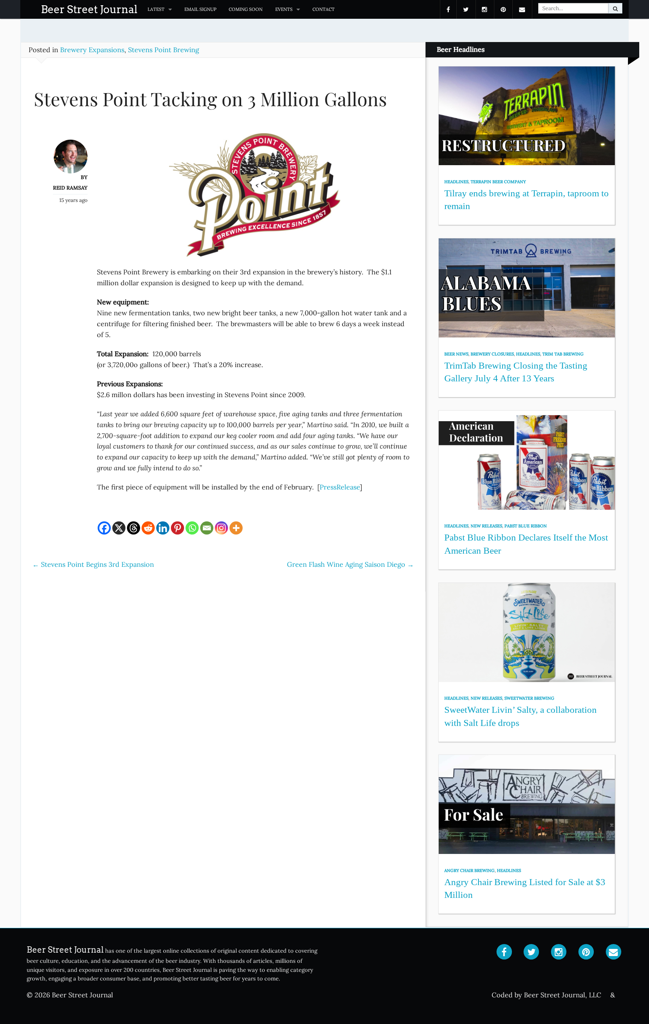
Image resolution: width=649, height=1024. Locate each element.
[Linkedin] (162, 528)
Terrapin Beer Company (498, 181)
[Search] (615, 8)
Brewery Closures (492, 354)
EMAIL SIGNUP (200, 9)
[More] (236, 528)
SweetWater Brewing (529, 698)
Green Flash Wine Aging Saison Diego (350, 564)
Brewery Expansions (92, 49)
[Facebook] (104, 528)
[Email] (206, 528)
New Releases (486, 526)
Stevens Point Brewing (163, 49)
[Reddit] (148, 528)
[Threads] (133, 528)
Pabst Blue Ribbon (525, 526)
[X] (118, 528)
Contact (323, 9)
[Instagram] (221, 528)
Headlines (456, 181)
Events (284, 9)
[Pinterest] (177, 528)
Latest (156, 9)
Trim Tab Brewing (563, 354)
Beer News (456, 354)
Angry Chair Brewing (469, 870)
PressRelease (340, 487)
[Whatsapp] (192, 528)
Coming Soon (246, 9)
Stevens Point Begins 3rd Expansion (93, 564)
